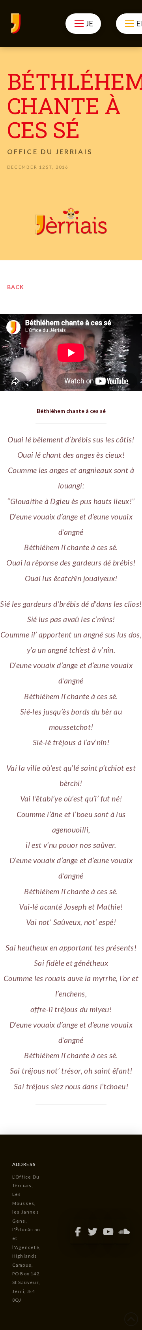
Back (15, 287)
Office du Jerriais (50, 151)
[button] (83, 23)
